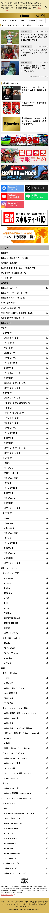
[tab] (22, 20)
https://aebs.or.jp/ (8, 895)
